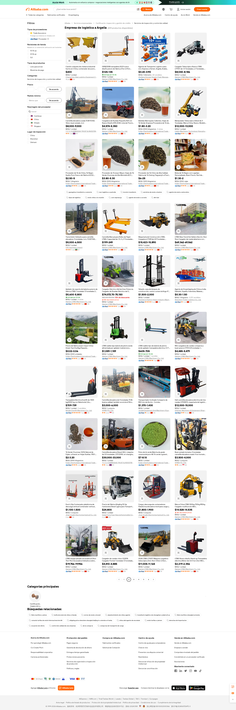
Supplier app (133, 688)
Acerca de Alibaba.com (40, 638)
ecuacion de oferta (37, 626)
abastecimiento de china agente (119, 615)
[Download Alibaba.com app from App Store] (178, 687)
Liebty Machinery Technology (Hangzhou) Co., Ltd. (191, 131)
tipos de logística (75, 197)
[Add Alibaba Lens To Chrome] (66, 687)
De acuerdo (54, 89)
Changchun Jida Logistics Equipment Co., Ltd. (82, 77)
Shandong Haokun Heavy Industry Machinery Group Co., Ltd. (154, 300)
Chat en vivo (143, 648)
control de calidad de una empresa (64, 626)
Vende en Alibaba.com (182, 643)
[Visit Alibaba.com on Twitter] (185, 670)
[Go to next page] (153, 579)
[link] (233, 687)
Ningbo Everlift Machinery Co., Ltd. (79, 410)
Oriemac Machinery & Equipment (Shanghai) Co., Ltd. (191, 410)
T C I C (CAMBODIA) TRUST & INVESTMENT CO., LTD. (82, 131)
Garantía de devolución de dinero (79, 648)
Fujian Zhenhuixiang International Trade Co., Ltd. (154, 131)
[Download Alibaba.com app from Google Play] (197, 687)
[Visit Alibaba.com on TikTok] (200, 670)
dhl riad (156, 197)
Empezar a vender (181, 648)
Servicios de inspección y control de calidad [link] (151, 23)
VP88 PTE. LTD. (108, 410)
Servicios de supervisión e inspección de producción (81, 663)
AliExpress (83, 699)
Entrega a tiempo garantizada (78, 652)
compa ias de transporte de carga (112, 626)
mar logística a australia (107, 192)
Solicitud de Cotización (111, 648)
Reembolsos (143, 657)
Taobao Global (128, 699)
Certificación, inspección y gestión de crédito (113, 23)
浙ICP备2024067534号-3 (180, 706)
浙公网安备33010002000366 (158, 706)
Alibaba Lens (42, 688)
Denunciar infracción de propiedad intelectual (151, 663)
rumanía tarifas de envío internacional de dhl (46, 620)
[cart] (171, 10)
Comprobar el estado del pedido (186, 652)
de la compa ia (88, 626)
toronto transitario (129, 192)
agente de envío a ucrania (138, 197)
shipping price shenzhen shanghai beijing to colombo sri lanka (90, 620)
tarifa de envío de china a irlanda (65, 615)
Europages (154, 699)
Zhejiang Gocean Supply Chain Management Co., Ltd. (154, 77)
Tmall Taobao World (106, 699)
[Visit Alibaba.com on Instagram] (190, 670)
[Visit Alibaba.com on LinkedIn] (180, 670)
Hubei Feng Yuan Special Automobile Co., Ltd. (118, 515)
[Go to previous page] (119, 579)
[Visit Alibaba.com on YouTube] (195, 670)
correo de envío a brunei (92, 615)
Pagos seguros (72, 643)
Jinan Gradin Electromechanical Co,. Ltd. (81, 515)
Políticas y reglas (73, 668)
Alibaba (67, 23)
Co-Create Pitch (37, 648)
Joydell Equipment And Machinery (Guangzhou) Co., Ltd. (154, 410)
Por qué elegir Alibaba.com (41, 643)
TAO (137, 699)
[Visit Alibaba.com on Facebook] (175, 670)
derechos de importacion (178, 620)
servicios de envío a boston (152, 192)
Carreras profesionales (39, 657)
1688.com (92, 699)
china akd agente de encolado (129, 620)
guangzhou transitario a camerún (80, 192)
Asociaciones (179, 662)
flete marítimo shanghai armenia (188, 615)
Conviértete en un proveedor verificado (189, 657)
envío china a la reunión (96, 197)
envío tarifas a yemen (154, 620)
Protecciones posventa (76, 657)
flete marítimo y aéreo (39, 615)
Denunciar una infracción (148, 668)
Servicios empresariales (83, 23)
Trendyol (144, 699)
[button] (138, 9)
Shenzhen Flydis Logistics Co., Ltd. (188, 300)
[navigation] (44, 302)
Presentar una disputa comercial (150, 652)
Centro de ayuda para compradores (151, 643)
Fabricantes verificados (111, 643)
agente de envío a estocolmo (179, 192)
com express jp (116, 197)
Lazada (118, 699)
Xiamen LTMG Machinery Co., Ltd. (114, 79)
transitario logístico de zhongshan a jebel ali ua (153, 615)
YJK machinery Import (74, 247)
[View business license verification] (140, 706)
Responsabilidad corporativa (41, 652)
